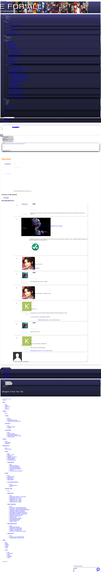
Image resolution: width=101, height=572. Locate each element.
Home (4, 14)
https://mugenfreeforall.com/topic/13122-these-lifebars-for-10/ (13, 143)
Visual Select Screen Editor (15, 51)
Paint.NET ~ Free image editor (16, 92)
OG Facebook (10, 105)
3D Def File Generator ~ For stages (16, 81)
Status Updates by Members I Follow (15, 32)
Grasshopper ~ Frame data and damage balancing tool (20, 75)
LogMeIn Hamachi (13, 62)
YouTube (7, 99)
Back (6, 404)
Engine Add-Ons (11, 48)
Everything (10, 23)
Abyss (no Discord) (9, 383)
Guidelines (8, 18)
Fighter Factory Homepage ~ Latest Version (18, 66)
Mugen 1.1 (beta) (11, 42)
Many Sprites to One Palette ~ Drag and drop (18, 79)
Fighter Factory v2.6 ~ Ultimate (16, 70)
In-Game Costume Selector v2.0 (16, 52)
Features (4, 35)
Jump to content (3, 0)
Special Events (8, 36)
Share (3, 142)
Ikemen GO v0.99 (11, 56)
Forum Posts (8, 26)
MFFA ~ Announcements (6, 369)
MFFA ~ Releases (5, 370)
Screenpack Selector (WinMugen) (16, 54)
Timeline (5, 20)
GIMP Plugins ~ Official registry (16, 90)
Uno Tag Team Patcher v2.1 (15, 50)
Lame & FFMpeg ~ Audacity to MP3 (17, 96)
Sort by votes (6, 197)
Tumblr (7, 103)
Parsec (11, 63)
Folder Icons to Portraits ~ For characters (17, 76)
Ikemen (7, 55)
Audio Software (11, 94)
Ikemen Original (11, 59)
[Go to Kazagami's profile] (27, 310)
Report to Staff (5, 385)
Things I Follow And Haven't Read (14, 25)
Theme (4, 380)
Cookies (4, 386)
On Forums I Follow (12, 27)
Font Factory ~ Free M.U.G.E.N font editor (18, 93)
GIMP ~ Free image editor (15, 89)
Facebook (7, 101)
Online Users (8, 16)
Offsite (4, 98)
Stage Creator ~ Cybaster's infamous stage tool (19, 74)
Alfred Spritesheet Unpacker (15, 85)
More (7, 19)
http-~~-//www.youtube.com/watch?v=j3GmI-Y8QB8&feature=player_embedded (47, 225)
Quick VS (12, 53)
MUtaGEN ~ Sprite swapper (15, 82)
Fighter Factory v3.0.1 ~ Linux (16, 69)
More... (7, 104)
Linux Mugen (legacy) (12, 47)
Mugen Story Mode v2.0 (15, 49)
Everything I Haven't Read (13, 24)
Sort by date (6, 198)
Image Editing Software (12, 88)
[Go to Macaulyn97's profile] (5, 137)
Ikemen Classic (11, 58)
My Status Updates (11, 30)
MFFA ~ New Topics (6, 371)
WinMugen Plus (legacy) (12, 44)
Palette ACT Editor (13, 87)
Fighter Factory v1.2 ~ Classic (16, 71)
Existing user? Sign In (78, 565)
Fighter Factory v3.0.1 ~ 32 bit (16, 67)
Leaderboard (8, 37)
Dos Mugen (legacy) (12, 46)
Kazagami (15, 127)
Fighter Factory (11, 65)
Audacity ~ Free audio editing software (17, 95)
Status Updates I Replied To (13, 31)
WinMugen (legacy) (11, 45)
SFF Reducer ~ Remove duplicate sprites (18, 77)
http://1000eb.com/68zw (34, 268)
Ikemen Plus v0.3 (11, 57)
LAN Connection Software (13, 61)
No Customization (9, 384)
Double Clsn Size (13, 83)
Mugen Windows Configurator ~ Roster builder (19, 78)
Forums (7, 15)
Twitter (7, 102)
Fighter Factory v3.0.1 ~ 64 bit (16, 68)
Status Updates (8, 29)
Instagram (10, 107)
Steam (9, 106)
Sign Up (4, 399)
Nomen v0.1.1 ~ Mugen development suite (18, 73)
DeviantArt (10, 108)
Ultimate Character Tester (15, 86)
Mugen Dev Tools (9, 64)
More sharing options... (6, 150)
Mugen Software (6, 39)
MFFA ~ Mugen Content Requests (8, 372)
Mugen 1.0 (10, 43)
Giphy (9, 109)
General (7, 22)
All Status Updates (11, 33)
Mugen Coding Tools (12, 72)
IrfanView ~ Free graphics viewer (16, 91)
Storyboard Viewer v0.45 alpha (16, 84)
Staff (6, 17)
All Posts (9, 28)
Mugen (7, 40)
